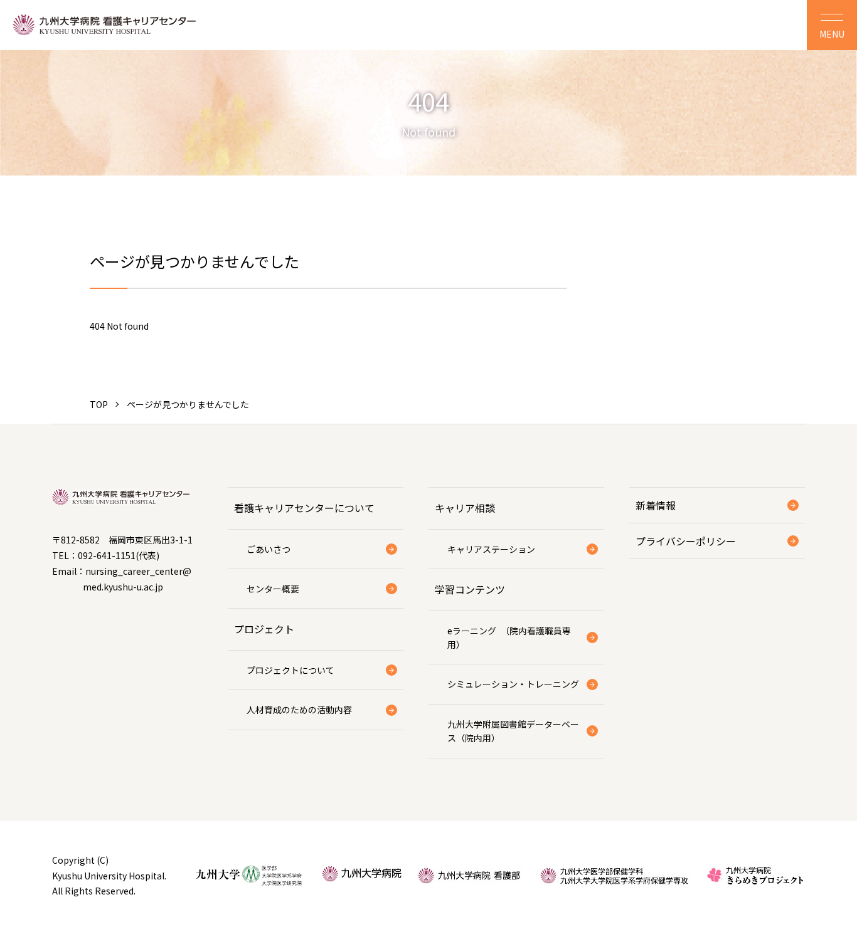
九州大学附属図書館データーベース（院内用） (513, 731)
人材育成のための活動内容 (299, 709)
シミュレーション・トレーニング (513, 684)
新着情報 (656, 505)
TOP (99, 404)
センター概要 (273, 588)
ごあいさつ (268, 549)
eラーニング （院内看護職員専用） (509, 637)
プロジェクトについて (290, 670)
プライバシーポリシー (686, 540)
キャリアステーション (491, 549)
